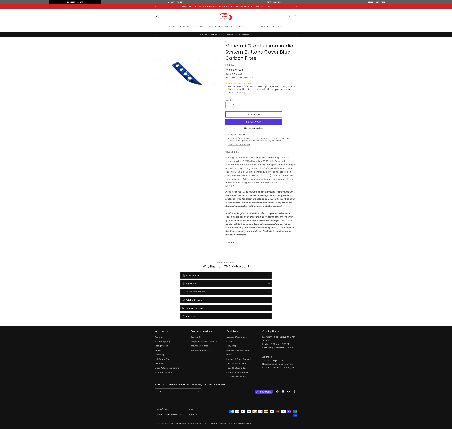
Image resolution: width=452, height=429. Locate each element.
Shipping (229, 77)
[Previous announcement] (155, 6)
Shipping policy (225, 423)
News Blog (160, 354)
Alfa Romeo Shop (275, 2)
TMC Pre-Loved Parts (236, 377)
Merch (229, 354)
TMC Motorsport (75, 2)
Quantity (229, 100)
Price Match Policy (163, 372)
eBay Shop (231, 346)
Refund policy (181, 423)
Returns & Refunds (199, 346)
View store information (239, 144)
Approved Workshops (236, 337)
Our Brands (160, 363)
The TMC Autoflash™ (236, 363)
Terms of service (210, 423)
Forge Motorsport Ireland (238, 350)
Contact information (242, 423)
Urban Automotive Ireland (167, 368)
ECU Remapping (162, 341)
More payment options (253, 128)
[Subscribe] (198, 391)
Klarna (158, 350)
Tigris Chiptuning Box (236, 368)
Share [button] (231, 242)
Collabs (230, 341)
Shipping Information (200, 350)
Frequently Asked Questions (204, 341)
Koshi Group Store (376, 2)
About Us (159, 337)
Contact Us (196, 337)
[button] (157, 17)
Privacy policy (195, 423)
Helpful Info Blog (162, 359)
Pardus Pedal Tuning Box (237, 372)
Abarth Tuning (175, 2)
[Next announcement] (296, 6)
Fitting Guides (161, 346)
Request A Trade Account (238, 359)
